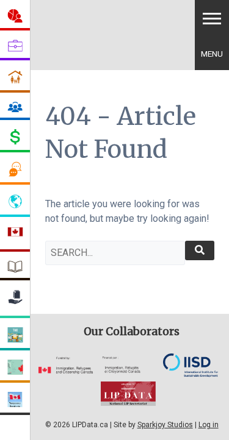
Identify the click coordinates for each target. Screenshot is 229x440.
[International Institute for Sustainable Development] (190, 374)
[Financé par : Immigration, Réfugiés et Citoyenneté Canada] (128, 371)
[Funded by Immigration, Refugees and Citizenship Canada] (65, 371)
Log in (208, 424)
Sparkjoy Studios (165, 424)
